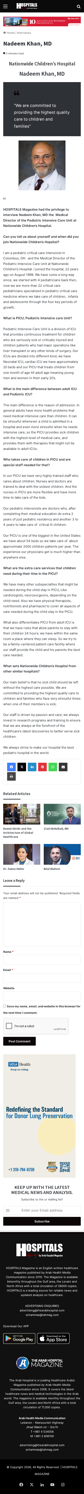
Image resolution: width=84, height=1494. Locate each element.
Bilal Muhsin (52, 869)
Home (10, 32)
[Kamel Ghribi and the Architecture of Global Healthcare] (21, 814)
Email (8, 970)
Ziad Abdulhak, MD (56, 828)
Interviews (24, 32)
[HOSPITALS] (28, 6)
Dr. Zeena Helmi (13, 869)
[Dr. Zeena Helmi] (21, 854)
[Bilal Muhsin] (62, 854)
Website (8, 988)
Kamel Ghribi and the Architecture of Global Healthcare (18, 833)
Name (8, 951)
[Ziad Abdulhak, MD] (62, 814)
